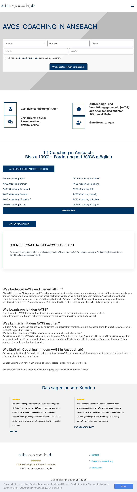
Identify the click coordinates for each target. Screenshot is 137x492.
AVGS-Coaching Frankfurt (86, 178)
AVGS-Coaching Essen (14, 204)
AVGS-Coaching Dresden (15, 194)
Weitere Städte (68, 210)
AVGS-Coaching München (86, 199)
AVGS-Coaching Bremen (15, 183)
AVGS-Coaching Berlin (14, 178)
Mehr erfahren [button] (55, 488)
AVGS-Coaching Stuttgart (86, 204)
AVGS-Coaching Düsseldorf (17, 199)
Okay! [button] (123, 486)
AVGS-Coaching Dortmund (16, 189)
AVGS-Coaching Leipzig (85, 194)
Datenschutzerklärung (29, 58)
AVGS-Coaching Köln (83, 189)
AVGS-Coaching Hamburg (86, 183)
